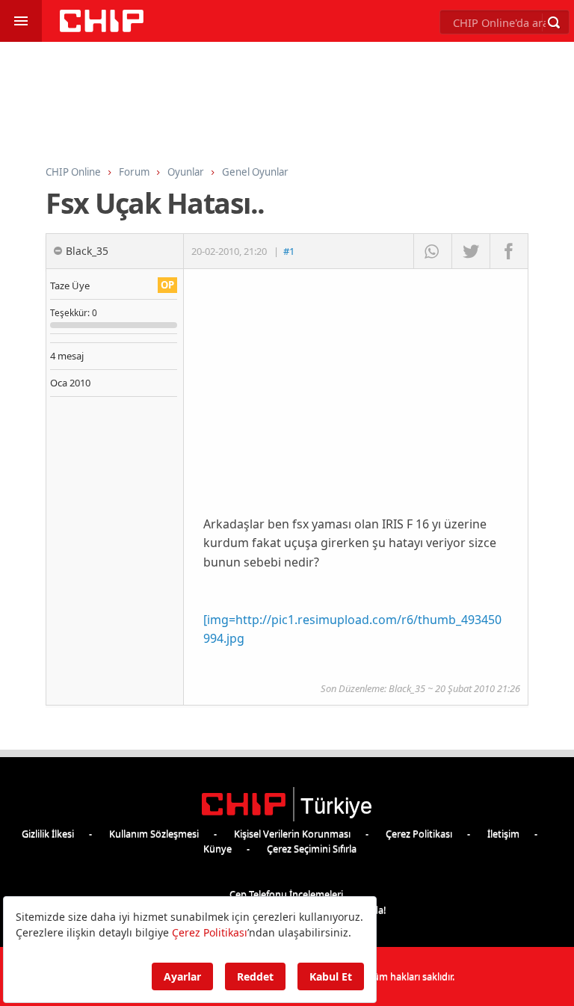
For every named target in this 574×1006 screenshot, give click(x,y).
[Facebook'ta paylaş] (509, 251)
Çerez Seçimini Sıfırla (312, 848)
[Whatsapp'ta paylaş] (432, 251)
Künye (217, 848)
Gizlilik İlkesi (48, 833)
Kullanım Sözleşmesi (154, 833)
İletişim (503, 833)
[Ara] (554, 22)
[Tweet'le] (470, 251)
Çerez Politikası (419, 833)
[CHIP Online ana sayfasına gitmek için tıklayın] (102, 28)
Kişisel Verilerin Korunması (292, 833)
